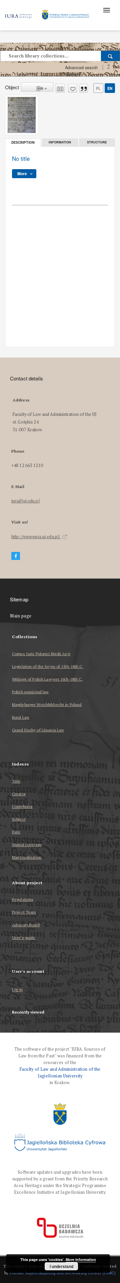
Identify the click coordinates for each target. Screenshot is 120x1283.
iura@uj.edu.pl (25, 501)
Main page (21, 616)
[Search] (110, 55)
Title (16, 781)
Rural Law (20, 717)
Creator (19, 793)
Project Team (24, 912)
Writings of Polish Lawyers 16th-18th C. (47, 679)
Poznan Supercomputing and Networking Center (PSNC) (63, 1272)
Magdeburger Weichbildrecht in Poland (47, 704)
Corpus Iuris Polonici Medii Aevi (41, 653)
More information (81, 1259)
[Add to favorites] (72, 88)
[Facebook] (15, 556)
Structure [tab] (97, 142)
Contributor (22, 806)
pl (98, 88)
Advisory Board (26, 924)
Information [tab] (60, 142)
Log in (17, 989)
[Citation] (83, 88)
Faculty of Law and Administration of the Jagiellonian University (60, 1072)
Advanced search (81, 68)
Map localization (27, 857)
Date (16, 831)
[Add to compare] (60, 88)
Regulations (22, 899)
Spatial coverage (27, 844)
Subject (19, 819)
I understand (61, 1266)
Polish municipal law (30, 691)
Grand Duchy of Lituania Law (38, 729)
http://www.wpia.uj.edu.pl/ (36, 537)
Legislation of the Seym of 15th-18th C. (47, 666)
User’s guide (23, 937)
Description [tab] (23, 142)
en (109, 88)
